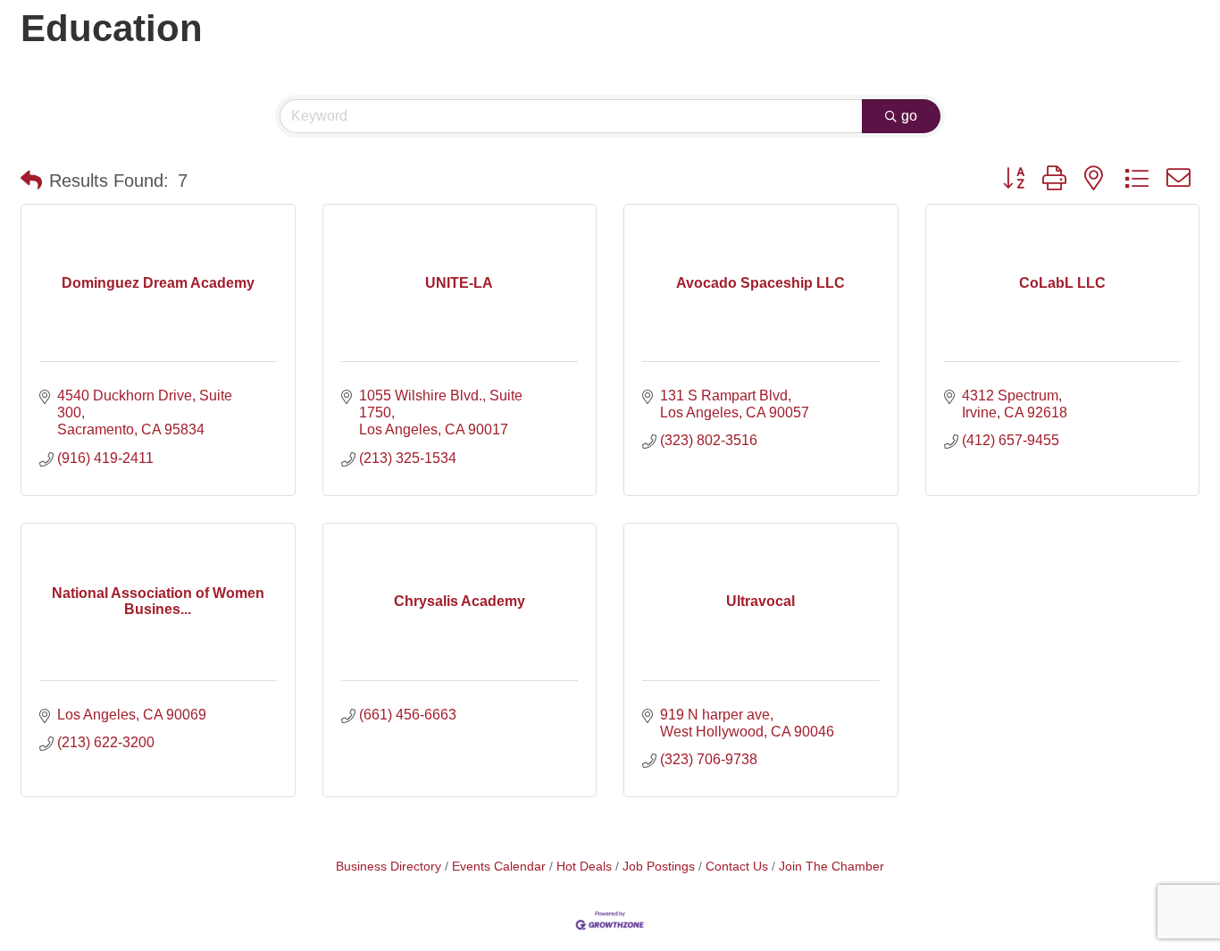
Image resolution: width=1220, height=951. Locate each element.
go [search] (909, 115)
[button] (31, 180)
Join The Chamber (831, 866)
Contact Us (737, 866)
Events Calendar (499, 866)
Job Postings (659, 866)
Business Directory (388, 866)
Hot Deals (584, 866)
